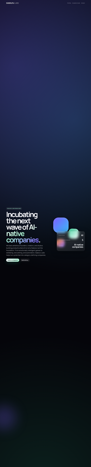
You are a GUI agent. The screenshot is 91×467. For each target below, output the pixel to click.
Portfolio (69, 3)
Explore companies (13, 260)
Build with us (25, 260)
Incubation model (76, 3)
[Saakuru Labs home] (12, 3)
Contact (83, 3)
